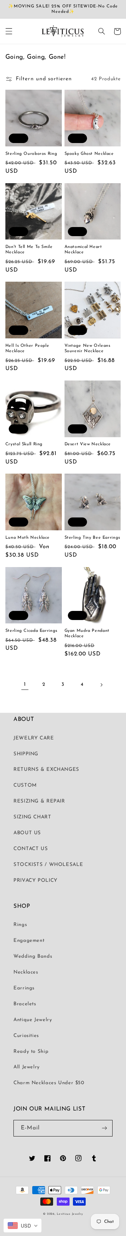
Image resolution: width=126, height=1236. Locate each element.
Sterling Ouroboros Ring (31, 154)
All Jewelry (26, 1067)
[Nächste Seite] (101, 685)
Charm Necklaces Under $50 (48, 1083)
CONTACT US (30, 848)
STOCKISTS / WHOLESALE (48, 864)
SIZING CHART (32, 817)
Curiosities (26, 1035)
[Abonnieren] (104, 1128)
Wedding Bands (32, 956)
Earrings (24, 988)
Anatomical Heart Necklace (83, 249)
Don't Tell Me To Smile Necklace (29, 249)
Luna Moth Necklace (27, 538)
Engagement (28, 940)
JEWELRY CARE (33, 738)
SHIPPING (25, 754)
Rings (20, 924)
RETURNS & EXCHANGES (46, 769)
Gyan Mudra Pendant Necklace (87, 633)
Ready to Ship (30, 1051)
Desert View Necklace (88, 444)
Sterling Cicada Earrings (31, 631)
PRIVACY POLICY (35, 880)
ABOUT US (27, 833)
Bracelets (24, 1004)
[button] (8, 31)
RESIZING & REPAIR (39, 801)
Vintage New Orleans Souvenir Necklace (88, 348)
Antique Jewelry (32, 1019)
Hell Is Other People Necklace (27, 348)
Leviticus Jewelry (70, 1213)
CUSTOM (25, 785)
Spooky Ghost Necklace (89, 154)
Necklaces (25, 972)
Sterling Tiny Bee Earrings (92, 538)
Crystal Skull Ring (24, 444)
